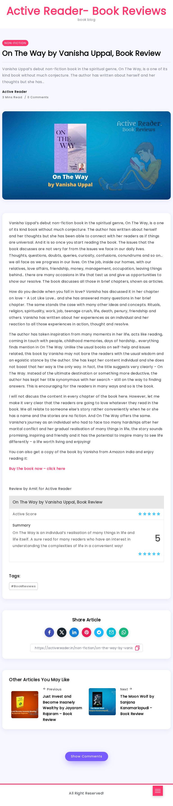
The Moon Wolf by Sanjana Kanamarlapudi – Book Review (137, 705)
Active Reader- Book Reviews (87, 11)
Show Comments (86, 756)
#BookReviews (23, 586)
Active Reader (14, 91)
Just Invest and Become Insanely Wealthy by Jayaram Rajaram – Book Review (62, 708)
